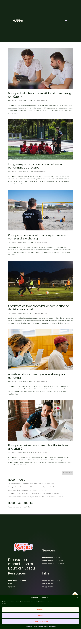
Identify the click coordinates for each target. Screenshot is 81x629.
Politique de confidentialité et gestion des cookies (40, 626)
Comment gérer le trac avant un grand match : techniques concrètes (33, 493)
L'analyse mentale (40, 101)
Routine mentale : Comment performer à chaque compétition (31, 484)
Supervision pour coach (52, 561)
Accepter (40, 610)
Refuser (41, 616)
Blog (10, 584)
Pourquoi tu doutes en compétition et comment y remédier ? (39, 95)
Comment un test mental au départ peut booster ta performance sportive (35, 497)
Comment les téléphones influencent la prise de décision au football (38, 307)
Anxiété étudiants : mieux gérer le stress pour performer (36, 376)
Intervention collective (53, 564)
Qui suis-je (47, 584)
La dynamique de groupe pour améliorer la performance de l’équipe (35, 166)
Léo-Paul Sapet (16, 101)
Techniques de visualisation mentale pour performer (27, 490)
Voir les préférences (40, 621)
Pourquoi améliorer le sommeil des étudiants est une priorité (38, 447)
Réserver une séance (51, 581)
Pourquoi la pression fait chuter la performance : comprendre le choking (38, 237)
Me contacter (48, 587)
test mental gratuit (17, 581)
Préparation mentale (51, 558)
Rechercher (67, 473)
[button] (78, 597)
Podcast (11, 587)
